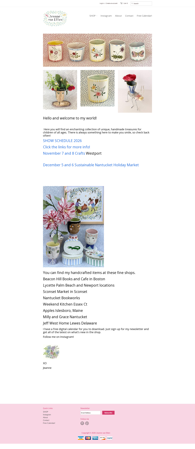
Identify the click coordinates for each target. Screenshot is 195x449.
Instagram (47, 415)
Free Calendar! (49, 423)
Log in (102, 3)
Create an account (111, 3)
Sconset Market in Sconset (65, 291)
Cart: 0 (126, 3)
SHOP (45, 412)
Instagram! (67, 337)
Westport (94, 153)
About (45, 417)
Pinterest (87, 423)
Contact (46, 420)
